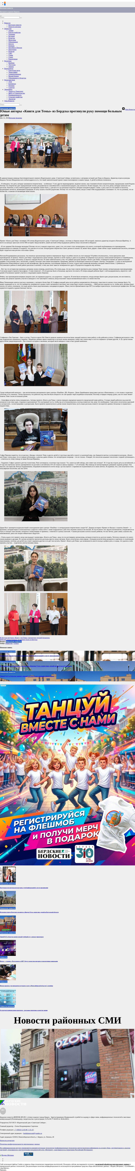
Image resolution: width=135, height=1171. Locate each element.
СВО (10, 53)
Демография (12, 72)
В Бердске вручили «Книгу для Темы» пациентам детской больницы (25, 638)
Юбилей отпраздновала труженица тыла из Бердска (18, 640)
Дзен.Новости (9, 101)
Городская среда (14, 70)
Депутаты (12, 65)
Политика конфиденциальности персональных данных (20, 1144)
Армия (10, 30)
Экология (11, 99)
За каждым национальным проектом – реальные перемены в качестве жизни (23, 1010)
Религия (11, 51)
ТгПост (16, 643)
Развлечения (12, 59)
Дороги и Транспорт (15, 91)
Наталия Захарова (15, 118)
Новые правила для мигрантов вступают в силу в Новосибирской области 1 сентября (26, 986)
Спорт (10, 57)
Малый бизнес (13, 76)
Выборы (11, 63)
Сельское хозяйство (15, 97)
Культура (11, 38)
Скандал (11, 87)
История (11, 36)
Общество (7, 29)
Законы (11, 67)
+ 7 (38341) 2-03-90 (20, 1130)
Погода (11, 44)
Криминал (12, 84)
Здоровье (11, 34)
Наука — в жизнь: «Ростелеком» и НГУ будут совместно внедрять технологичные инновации (29, 961)
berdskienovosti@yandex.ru (32, 1133)
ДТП (10, 82)
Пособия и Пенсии (15, 48)
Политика (7, 61)
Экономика (8, 89)
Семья (10, 55)
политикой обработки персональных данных (112, 1164)
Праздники (12, 49)
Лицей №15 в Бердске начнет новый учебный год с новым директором (27, 676)
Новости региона (14, 27)
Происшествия (9, 80)
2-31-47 (31, 1130)
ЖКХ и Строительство (16, 93)
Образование (13, 42)
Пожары (11, 86)
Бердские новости (6, 8)
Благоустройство (14, 32)
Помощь (11, 46)
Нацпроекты (8, 68)
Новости (7, 23)
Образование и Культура (17, 78)
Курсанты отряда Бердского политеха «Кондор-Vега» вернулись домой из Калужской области (36, 666)
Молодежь (12, 40)
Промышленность (14, 95)
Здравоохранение (14, 74)
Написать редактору (7, 1140)
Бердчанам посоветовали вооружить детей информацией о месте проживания (29, 656)
